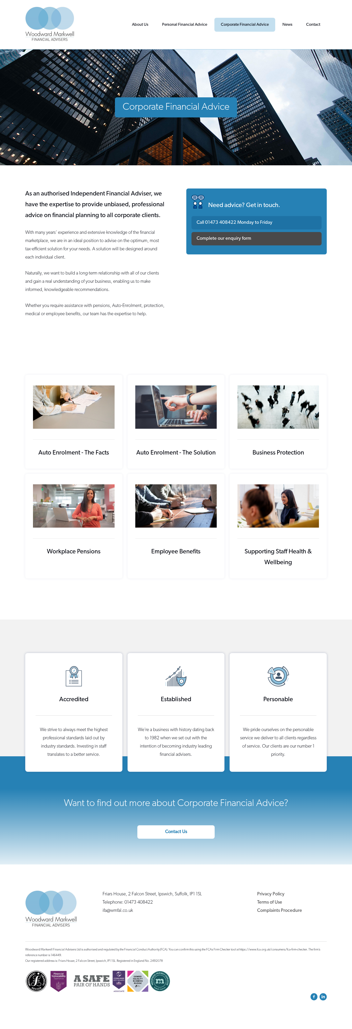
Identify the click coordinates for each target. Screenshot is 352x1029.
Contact (313, 25)
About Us (140, 25)
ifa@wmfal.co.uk (118, 910)
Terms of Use (269, 902)
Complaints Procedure (279, 910)
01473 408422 (220, 222)
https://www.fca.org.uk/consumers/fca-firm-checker (273, 949)
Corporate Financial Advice (245, 25)
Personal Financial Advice (184, 25)
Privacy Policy (270, 894)
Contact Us (176, 832)
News (287, 25)
